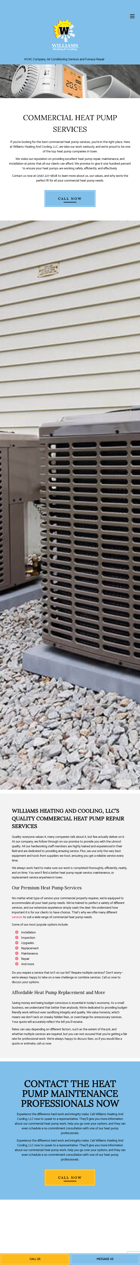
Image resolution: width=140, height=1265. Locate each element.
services (17, 917)
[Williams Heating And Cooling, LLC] (64, 34)
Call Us (35, 1259)
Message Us (105, 1259)
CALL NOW (70, 198)
